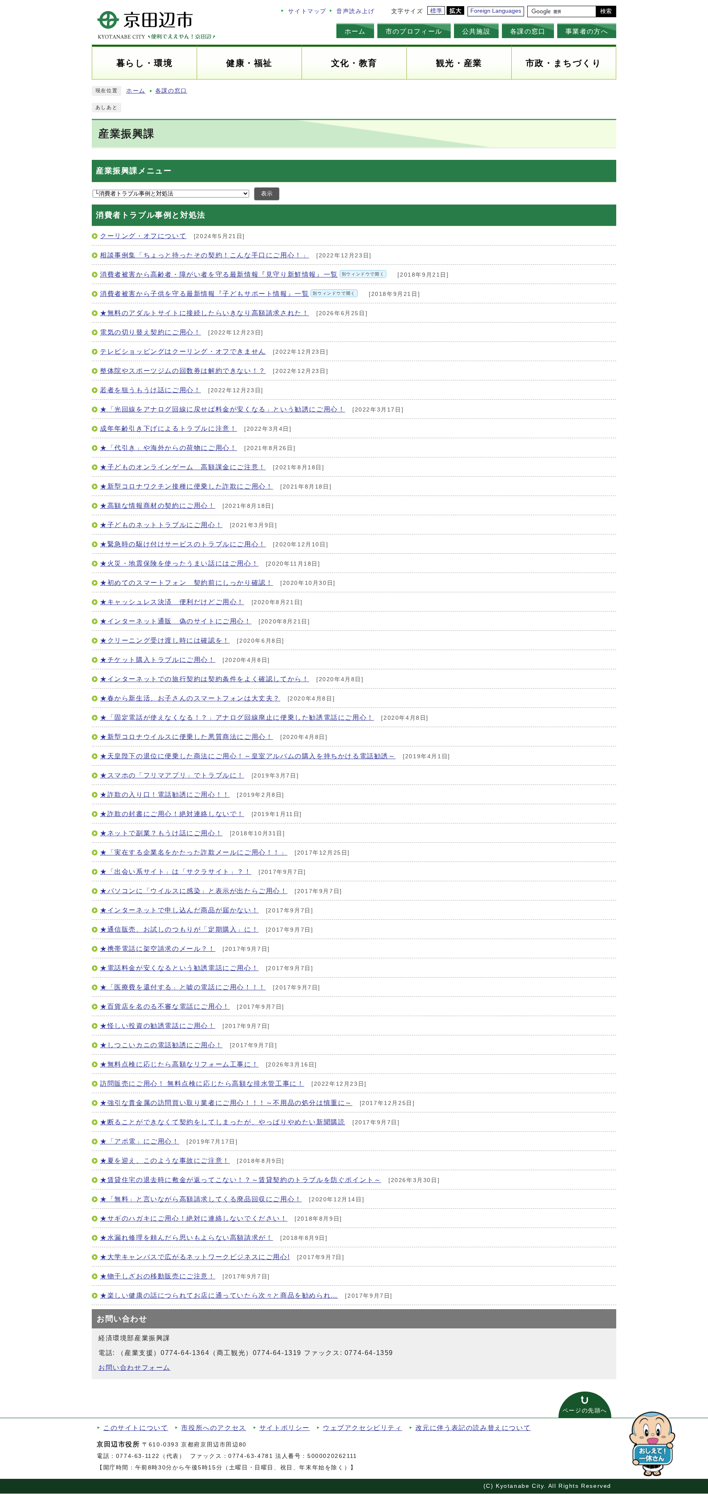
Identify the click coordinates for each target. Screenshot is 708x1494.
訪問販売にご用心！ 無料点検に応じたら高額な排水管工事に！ (202, 1083)
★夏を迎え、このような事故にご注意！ (165, 1160)
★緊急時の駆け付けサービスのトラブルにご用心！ (183, 544)
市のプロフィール (414, 31)
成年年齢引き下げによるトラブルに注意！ (168, 428)
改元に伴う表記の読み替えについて (473, 1427)
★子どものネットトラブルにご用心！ (161, 524)
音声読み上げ (355, 11)
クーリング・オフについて (143, 235)
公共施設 (476, 31)
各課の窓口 (528, 31)
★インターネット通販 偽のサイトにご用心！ (176, 621)
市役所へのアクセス (213, 1427)
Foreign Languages (495, 11)
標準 (436, 11)
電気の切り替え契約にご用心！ (150, 332)
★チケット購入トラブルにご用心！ (158, 659)
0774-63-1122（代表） (151, 1456)
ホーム (355, 31)
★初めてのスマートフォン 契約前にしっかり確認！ (186, 582)
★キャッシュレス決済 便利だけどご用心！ (172, 601)
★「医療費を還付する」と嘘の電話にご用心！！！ (183, 987)
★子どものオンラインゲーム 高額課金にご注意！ (183, 467)
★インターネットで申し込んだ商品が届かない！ (179, 910)
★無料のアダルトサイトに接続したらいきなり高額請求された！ (204, 312)
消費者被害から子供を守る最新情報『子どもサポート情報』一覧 (228, 293)
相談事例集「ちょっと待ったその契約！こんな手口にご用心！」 (204, 255)
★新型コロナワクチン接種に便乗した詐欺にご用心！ (186, 486)
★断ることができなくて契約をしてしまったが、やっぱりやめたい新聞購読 (222, 1122)
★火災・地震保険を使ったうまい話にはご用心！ (179, 563)
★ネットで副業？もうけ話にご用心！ (161, 833)
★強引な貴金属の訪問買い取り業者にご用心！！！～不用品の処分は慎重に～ (226, 1102)
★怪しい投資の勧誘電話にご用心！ (158, 1025)
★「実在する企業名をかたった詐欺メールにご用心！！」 (194, 852)
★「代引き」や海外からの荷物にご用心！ (168, 447)
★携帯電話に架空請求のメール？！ (158, 948)
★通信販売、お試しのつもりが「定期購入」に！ (179, 929)
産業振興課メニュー (134, 170)
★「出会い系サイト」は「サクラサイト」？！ (176, 871)
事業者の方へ (586, 31)
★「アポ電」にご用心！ (139, 1141)
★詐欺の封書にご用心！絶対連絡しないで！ (172, 813)
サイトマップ (307, 11)
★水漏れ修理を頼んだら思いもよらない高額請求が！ (186, 1237)
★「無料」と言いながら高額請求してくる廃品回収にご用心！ (201, 1199)
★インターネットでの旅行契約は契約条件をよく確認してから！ (204, 678)
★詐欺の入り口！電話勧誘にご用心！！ (165, 794)
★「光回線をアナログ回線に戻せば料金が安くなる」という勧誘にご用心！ (222, 409)
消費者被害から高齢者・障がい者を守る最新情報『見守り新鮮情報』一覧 (242, 274)
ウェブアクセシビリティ (362, 1427)
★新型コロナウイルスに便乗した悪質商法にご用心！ (186, 736)
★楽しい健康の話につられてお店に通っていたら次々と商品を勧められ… (219, 1295)
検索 (606, 11)
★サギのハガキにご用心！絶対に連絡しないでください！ (194, 1218)
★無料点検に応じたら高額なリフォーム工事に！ (179, 1064)
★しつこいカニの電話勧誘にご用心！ (161, 1044)
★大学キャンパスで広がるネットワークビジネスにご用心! (195, 1256)
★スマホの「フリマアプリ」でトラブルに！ (172, 775)
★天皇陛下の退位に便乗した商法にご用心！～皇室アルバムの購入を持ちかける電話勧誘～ (248, 756)
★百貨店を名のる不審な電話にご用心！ (165, 1006)
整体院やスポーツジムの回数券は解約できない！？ (183, 370)
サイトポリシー (284, 1427)
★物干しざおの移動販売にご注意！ (158, 1276)
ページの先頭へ (585, 1411)
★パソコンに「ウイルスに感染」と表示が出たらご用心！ (194, 890)
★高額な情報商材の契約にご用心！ (158, 505)
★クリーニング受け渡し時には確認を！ (165, 640)
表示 (266, 194)
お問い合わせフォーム (134, 1367)
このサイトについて (135, 1427)
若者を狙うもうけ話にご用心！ (150, 390)
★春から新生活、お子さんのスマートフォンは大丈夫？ (190, 698)
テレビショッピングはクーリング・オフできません (183, 351)
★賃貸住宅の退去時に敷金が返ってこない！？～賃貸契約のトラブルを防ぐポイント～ (240, 1179)
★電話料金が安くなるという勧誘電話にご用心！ (179, 967)
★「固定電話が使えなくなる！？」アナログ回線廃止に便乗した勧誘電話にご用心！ (237, 717)
